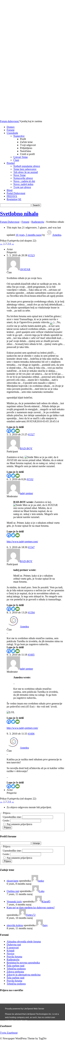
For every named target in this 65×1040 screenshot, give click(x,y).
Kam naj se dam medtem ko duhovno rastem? (31, 907)
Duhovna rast (14, 944)
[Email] (17, 431)
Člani (16, 160)
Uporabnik (12, 133)
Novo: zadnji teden (23, 184)
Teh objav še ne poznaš (25, 172)
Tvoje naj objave (22, 187)
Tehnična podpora (16, 968)
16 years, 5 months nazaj (29, 234)
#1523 (31, 255)
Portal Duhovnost (16, 193)
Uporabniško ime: (12, 817)
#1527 (31, 434)
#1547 (31, 547)
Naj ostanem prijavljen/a (19, 824)
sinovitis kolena (15, 925)
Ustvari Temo (20, 157)
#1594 (31, 612)
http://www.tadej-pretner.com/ (22, 541)
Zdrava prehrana (15, 971)
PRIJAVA (12, 196)
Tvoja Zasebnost (9, 1032)
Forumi (10, 130)
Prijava (7, 827)
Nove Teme (19, 175)
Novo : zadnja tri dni (24, 181)
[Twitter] (13, 431)
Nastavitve (18, 136)
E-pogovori (13, 947)
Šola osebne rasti (15, 965)
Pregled (11, 163)
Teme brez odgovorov (24, 169)
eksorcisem (12, 880)
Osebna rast (13, 891)
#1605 (31, 654)
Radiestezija (37, 221)
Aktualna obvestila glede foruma (24, 941)
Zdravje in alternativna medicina (23, 974)
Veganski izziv (14, 901)
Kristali (10, 950)
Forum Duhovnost (9, 221)
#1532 (30, 479)
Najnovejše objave (23, 178)
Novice (10, 953)
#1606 (31, 733)
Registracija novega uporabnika (23, 962)
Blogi (9, 190)
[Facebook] (9, 431)
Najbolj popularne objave (26, 166)
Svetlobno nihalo (19, 214)
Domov (11, 127)
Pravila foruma (14, 956)
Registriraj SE (14, 199)
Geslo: (6, 820)
